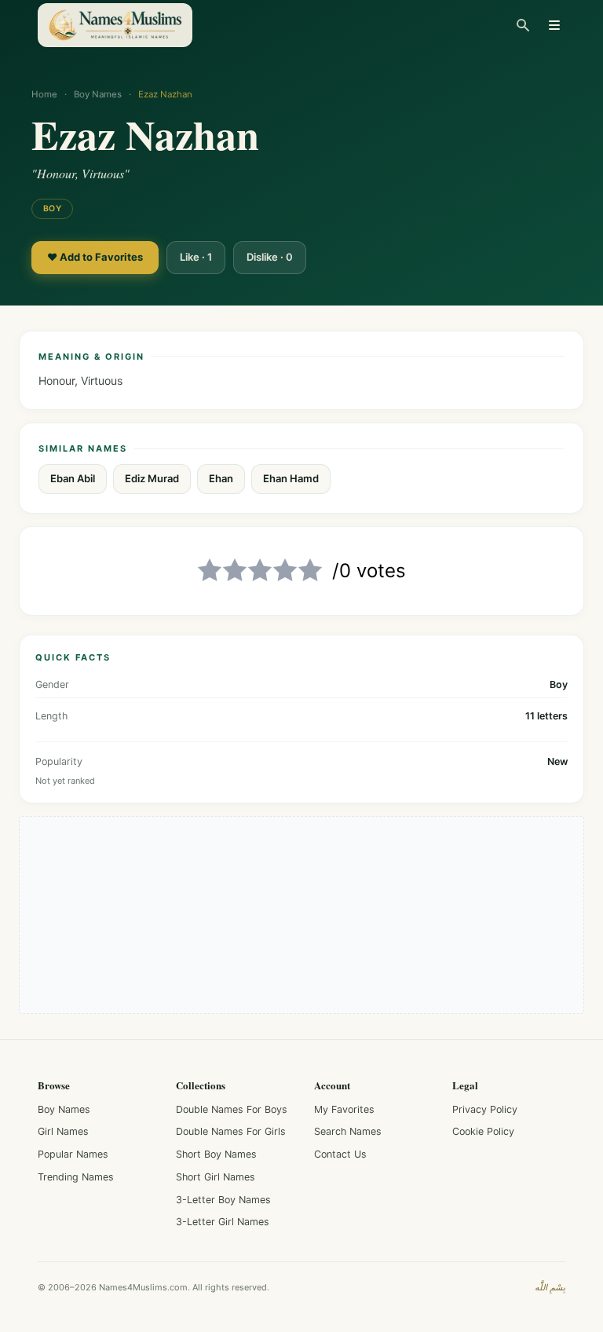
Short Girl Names (215, 1177)
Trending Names (76, 1177)
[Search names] (523, 25)
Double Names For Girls (231, 1131)
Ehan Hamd (291, 478)
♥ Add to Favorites (95, 257)
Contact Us (340, 1154)
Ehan (221, 478)
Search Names (348, 1131)
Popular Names (73, 1154)
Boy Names (98, 94)
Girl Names (63, 1131)
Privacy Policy (484, 1109)
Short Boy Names (216, 1154)
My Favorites (344, 1109)
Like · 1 (196, 257)
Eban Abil (72, 478)
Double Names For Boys (231, 1109)
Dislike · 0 (270, 257)
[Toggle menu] (554, 25)
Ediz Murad (152, 478)
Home (44, 94)
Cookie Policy (483, 1131)
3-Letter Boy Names (223, 1200)
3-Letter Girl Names (222, 1222)
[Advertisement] (301, 915)
